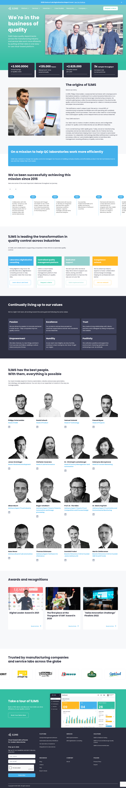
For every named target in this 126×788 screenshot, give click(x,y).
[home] (13, 8)
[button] (25, 8)
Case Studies (59, 8)
